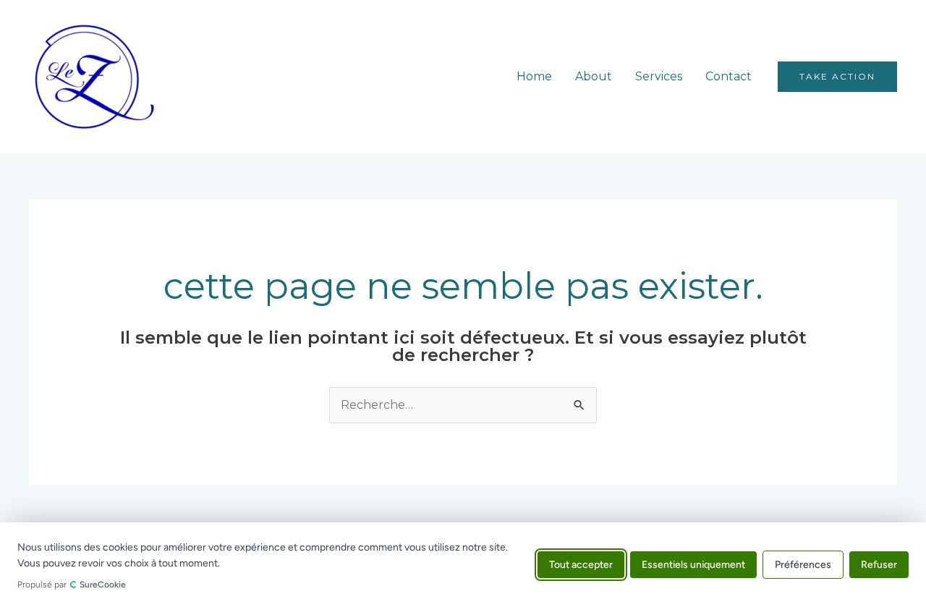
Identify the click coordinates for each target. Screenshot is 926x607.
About (593, 76)
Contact (728, 76)
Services (658, 76)
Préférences (803, 565)
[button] (837, 76)
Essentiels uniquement (693, 565)
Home (534, 76)
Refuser (879, 565)
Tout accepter (581, 565)
